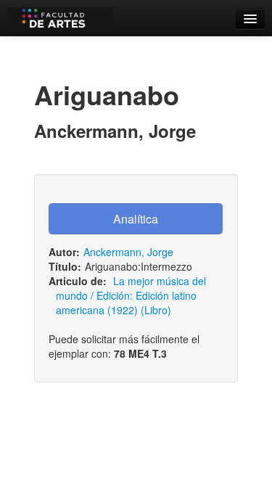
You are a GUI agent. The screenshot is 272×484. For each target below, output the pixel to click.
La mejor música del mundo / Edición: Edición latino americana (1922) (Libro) (131, 295)
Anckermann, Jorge (128, 252)
